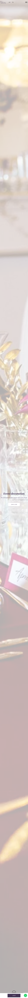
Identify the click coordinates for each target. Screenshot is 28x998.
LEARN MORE (14, 504)
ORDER (14, 995)
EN (9, 2)
